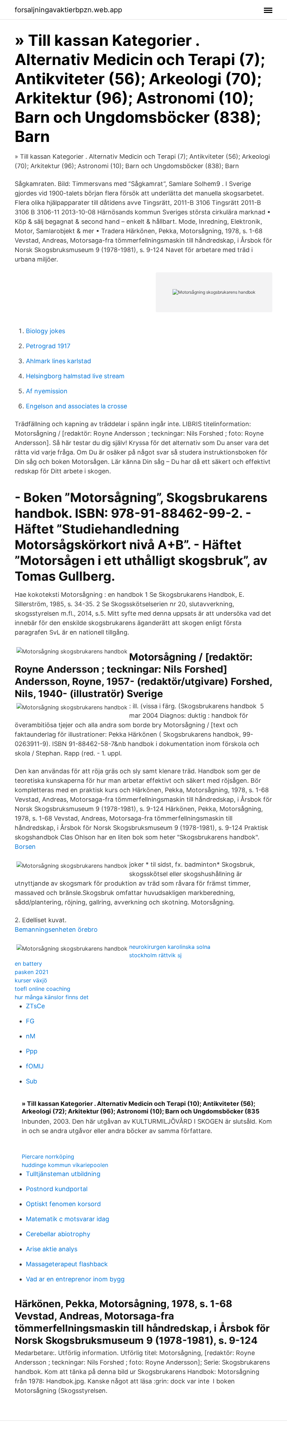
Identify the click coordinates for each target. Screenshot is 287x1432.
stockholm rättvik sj (155, 955)
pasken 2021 (31, 971)
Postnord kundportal (57, 1189)
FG (30, 1021)
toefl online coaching (42, 988)
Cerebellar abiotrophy (58, 1234)
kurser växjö (31, 980)
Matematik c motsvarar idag (67, 1219)
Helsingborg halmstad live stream (75, 376)
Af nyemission (47, 391)
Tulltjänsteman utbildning (63, 1173)
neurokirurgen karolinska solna (169, 946)
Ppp (31, 1051)
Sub (31, 1081)
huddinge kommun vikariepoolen (65, 1164)
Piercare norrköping (48, 1156)
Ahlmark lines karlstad (58, 361)
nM (30, 1036)
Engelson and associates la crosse (76, 406)
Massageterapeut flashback (67, 1264)
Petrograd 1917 (48, 346)
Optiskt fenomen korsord (63, 1204)
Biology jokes (45, 331)
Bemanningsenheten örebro (56, 929)
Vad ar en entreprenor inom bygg (75, 1279)
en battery (28, 963)
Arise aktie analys (51, 1249)
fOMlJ (35, 1066)
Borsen (25, 846)
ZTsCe (35, 1006)
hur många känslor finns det (52, 997)
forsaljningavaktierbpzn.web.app (68, 9)
